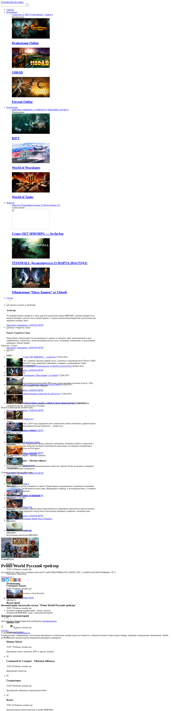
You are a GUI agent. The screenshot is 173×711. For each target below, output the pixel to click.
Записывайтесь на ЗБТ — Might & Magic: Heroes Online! (49, 403)
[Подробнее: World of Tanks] (31, 192)
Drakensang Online (25, 43)
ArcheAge (27, 530)
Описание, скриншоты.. (17, 325)
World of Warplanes (26, 167)
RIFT (16, 138)
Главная (10, 10)
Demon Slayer (29, 430)
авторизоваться (49, 621)
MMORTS (41, 110)
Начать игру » (7, 577)
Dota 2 (26, 484)
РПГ (28, 14)
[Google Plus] (19, 580)
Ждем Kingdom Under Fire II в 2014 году (41, 394)
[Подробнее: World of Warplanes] (31, 162)
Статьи (9, 298)
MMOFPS (17, 110)
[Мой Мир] (15, 580)
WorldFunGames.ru (21, 633)
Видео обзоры (51, 205)
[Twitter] (7, 580)
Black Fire (27, 507)
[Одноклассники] (11, 580)
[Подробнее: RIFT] (31, 133)
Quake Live (28, 419)
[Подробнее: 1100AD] (31, 67)
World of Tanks (22, 197)
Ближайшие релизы (32, 205)
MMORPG (29, 110)
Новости (10, 203)
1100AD (17, 72)
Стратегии (18, 14)
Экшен (49, 14)
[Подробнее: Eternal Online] (31, 96)
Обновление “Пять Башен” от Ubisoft (39, 292)
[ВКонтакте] (3, 580)
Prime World (28, 598)
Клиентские (12, 107)
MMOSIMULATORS (58, 110)
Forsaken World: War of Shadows (37, 519)
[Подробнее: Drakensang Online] (31, 38)
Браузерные (11, 12)
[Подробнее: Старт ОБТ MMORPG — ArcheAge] (31, 228)
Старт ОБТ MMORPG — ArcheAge (38, 233)
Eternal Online (22, 101)
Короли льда (29, 465)
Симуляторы (37, 14)
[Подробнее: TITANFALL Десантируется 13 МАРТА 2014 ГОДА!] (31, 258)
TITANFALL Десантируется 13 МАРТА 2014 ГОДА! (49, 263)
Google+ (5, 630)
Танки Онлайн (30, 454)
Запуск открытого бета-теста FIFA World (42, 384)
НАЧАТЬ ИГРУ (36, 325)
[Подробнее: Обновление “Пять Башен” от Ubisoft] (31, 287)
